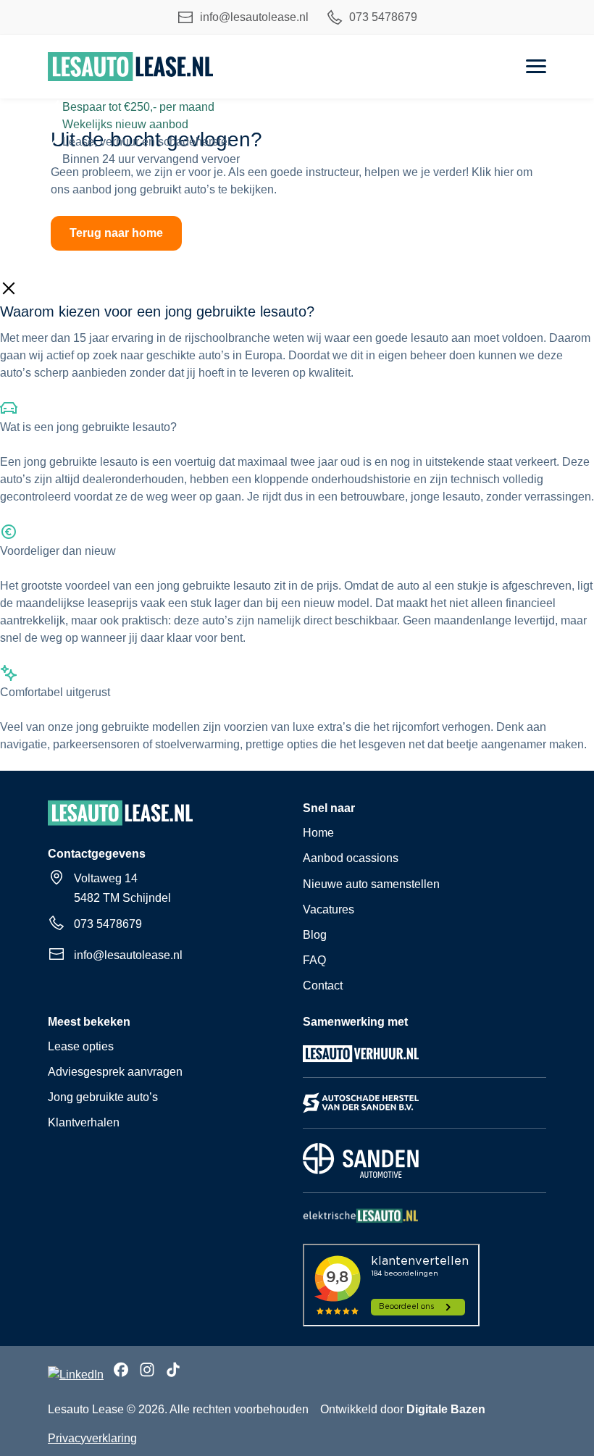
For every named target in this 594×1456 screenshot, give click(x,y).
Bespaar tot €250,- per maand (138, 107)
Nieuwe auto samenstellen (371, 884)
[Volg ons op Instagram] (147, 1372)
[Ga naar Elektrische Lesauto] (361, 1222)
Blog (315, 935)
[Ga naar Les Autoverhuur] (361, 1061)
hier (504, 172)
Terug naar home (116, 233)
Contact (323, 985)
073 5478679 (383, 17)
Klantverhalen (84, 1122)
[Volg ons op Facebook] (121, 1372)
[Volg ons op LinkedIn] (76, 1375)
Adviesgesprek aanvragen (115, 1072)
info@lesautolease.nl (254, 17)
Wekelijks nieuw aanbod (125, 124)
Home (318, 833)
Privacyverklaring (92, 1438)
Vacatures (328, 909)
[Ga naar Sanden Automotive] (361, 1177)
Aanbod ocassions (350, 858)
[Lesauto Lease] (131, 66)
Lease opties (81, 1046)
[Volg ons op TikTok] (173, 1372)
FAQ (314, 960)
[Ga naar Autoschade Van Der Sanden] (361, 1112)
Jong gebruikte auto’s (103, 1097)
